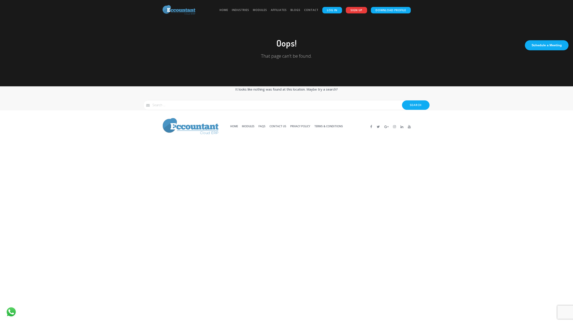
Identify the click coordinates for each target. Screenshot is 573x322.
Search (416, 105)
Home (224, 10)
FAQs (262, 126)
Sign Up (356, 10)
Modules (260, 10)
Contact (311, 10)
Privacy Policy (300, 126)
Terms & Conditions (328, 126)
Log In (332, 10)
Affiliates (279, 10)
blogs (295, 10)
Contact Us (277, 126)
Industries (240, 10)
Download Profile (391, 10)
